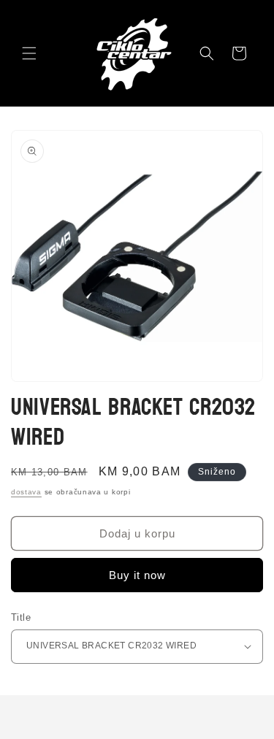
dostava (26, 492)
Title (21, 617)
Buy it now (137, 575)
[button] (29, 53)
